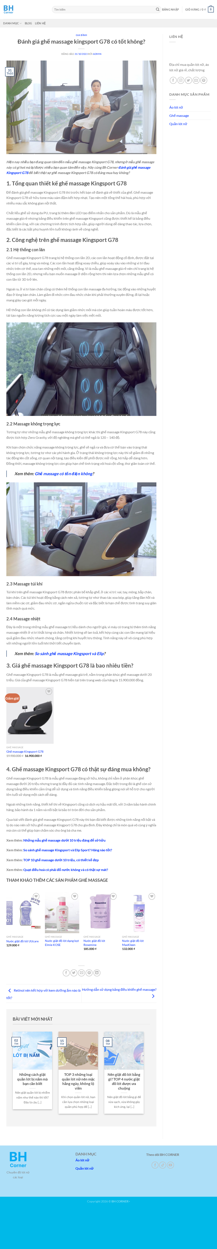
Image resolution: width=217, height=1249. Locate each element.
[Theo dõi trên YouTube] (170, 1165)
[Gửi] (157, 9)
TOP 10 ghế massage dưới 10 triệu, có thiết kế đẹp (61, 860)
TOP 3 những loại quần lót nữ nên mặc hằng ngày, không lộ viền (78, 1081)
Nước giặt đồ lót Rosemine (94, 943)
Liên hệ (40, 23)
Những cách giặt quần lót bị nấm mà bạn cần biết (32, 1079)
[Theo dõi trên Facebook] (173, 80)
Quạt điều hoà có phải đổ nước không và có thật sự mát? (65, 870)
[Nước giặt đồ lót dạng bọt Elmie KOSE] (62, 912)
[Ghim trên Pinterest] (89, 972)
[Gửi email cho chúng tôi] (196, 80)
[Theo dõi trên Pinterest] (203, 80)
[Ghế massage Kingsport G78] (30, 715)
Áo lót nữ (176, 107)
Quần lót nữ (178, 124)
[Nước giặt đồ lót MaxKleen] (139, 912)
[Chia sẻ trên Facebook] (66, 972)
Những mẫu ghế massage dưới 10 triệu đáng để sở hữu (64, 840)
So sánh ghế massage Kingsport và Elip (69, 653)
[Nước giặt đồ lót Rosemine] (100, 912)
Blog (28, 23)
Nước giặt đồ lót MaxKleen (133, 943)
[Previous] (6, 926)
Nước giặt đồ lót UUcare (22, 941)
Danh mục (11, 23)
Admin (97, 53)
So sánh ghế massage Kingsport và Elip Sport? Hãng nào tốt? (67, 850)
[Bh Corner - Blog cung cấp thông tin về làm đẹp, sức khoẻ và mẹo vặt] (24, 9)
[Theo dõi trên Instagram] (180, 80)
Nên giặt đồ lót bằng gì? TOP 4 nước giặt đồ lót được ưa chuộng (124, 1081)
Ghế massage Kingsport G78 (24, 751)
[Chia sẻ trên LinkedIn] (96, 972)
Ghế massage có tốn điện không (63, 473)
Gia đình (81, 35)
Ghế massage (179, 115)
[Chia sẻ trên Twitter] (73, 972)
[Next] (156, 926)
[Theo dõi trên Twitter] (188, 80)
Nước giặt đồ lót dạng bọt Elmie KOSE (62, 943)
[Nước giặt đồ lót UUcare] (23, 912)
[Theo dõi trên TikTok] (162, 1165)
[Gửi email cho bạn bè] (81, 972)
